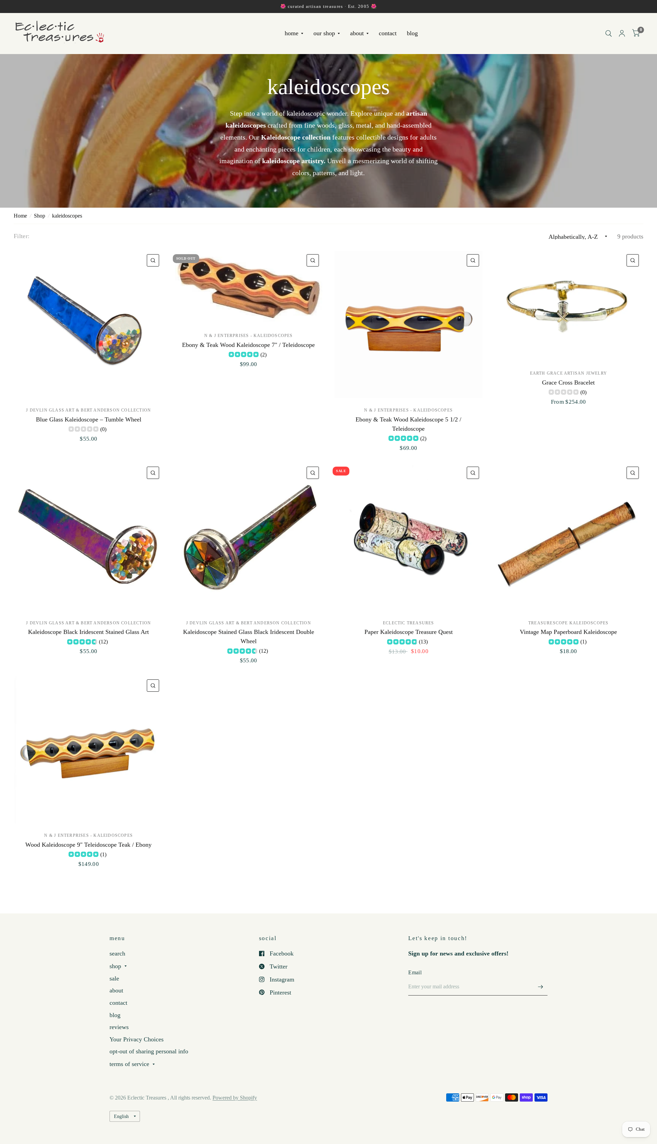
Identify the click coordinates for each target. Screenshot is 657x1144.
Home (20, 216)
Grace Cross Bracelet (568, 382)
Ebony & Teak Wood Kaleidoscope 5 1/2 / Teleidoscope (408, 424)
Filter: (22, 236)
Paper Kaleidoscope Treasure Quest (408, 631)
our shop (324, 33)
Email (415, 972)
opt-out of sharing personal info (149, 1051)
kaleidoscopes (67, 216)
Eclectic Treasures (408, 623)
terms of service (129, 1064)
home (291, 33)
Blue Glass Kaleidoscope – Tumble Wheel (88, 419)
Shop (39, 216)
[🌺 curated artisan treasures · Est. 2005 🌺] (328, 6)
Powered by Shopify (234, 1098)
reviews (119, 1027)
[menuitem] (294, 33)
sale (114, 978)
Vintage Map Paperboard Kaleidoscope (568, 631)
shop (115, 966)
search (117, 953)
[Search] (608, 33)
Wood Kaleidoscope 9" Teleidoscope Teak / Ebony (88, 844)
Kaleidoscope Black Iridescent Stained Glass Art (88, 631)
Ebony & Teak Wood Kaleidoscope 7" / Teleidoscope (248, 344)
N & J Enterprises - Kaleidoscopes (248, 335)
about (357, 33)
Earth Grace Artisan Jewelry (568, 373)
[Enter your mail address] (541, 987)
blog (412, 33)
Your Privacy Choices (137, 1039)
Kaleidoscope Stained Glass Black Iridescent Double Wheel (248, 636)
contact (388, 33)
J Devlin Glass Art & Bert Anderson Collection (88, 410)
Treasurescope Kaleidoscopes (568, 623)
